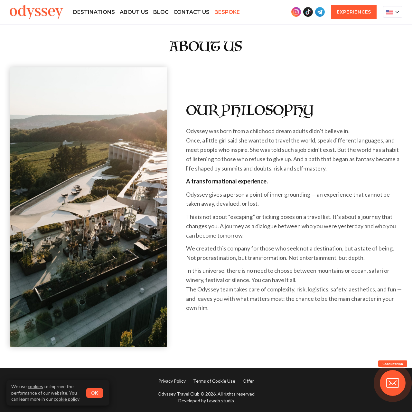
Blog (161, 12)
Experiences (354, 12)
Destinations (94, 12)
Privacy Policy (172, 381)
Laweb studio (220, 400)
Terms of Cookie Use (214, 381)
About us (134, 12)
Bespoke (227, 12)
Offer (248, 381)
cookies (35, 386)
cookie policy (67, 399)
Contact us (191, 12)
